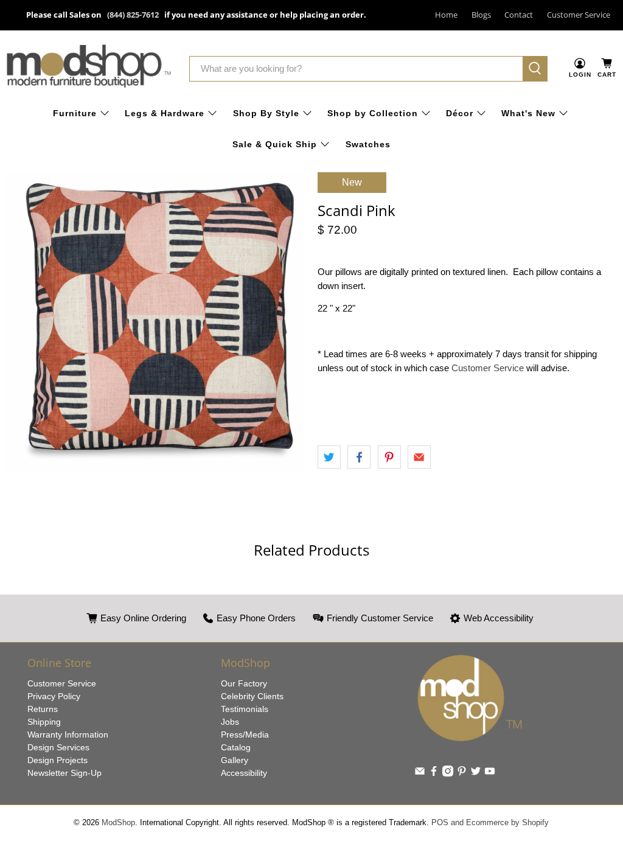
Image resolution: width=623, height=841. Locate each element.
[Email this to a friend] (419, 457)
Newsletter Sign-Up (64, 773)
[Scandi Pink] (155, 322)
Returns (42, 709)
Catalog (236, 747)
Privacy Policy (53, 696)
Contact (518, 14)
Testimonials (244, 709)
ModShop (118, 822)
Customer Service (578, 14)
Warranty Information (67, 734)
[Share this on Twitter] (329, 457)
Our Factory (244, 683)
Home (446, 14)
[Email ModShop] (419, 773)
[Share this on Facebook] (359, 457)
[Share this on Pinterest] (389, 457)
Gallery (234, 760)
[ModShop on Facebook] (433, 773)
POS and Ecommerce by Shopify (490, 822)
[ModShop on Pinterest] (461, 773)
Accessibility (244, 773)
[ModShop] (89, 68)
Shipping (44, 722)
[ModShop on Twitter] (475, 773)
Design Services (58, 747)
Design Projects (57, 760)
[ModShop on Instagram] (447, 773)
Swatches (368, 144)
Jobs (230, 722)
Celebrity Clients (252, 696)
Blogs (481, 14)
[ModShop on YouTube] (489, 773)
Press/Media (245, 734)
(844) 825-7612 (133, 14)
